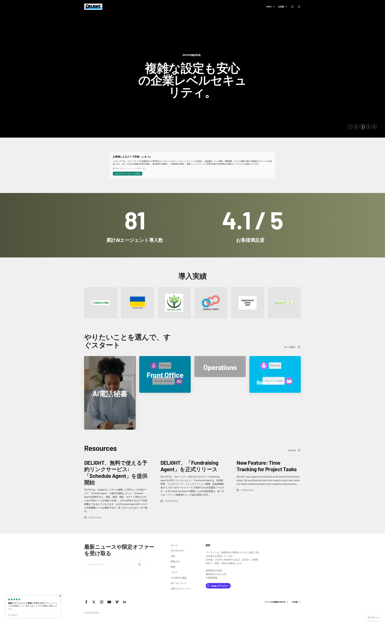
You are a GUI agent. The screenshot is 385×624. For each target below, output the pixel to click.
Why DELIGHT (177, 550)
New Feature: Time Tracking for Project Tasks (267, 465)
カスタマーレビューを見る (127, 173)
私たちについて (179, 583)
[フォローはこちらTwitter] (94, 602)
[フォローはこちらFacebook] (86, 602)
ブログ (174, 572)
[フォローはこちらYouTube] (109, 602)
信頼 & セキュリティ (181, 588)
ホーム (174, 545)
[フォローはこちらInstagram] (102, 602)
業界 (173, 566)
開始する (175, 561)
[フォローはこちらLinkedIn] (125, 602)
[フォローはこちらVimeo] (117, 602)
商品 (173, 556)
